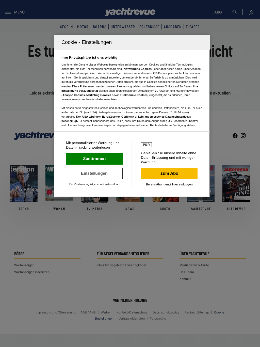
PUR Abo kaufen (169, 173)
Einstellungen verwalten (94, 173)
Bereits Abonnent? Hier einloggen (169, 184)
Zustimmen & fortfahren (94, 159)
